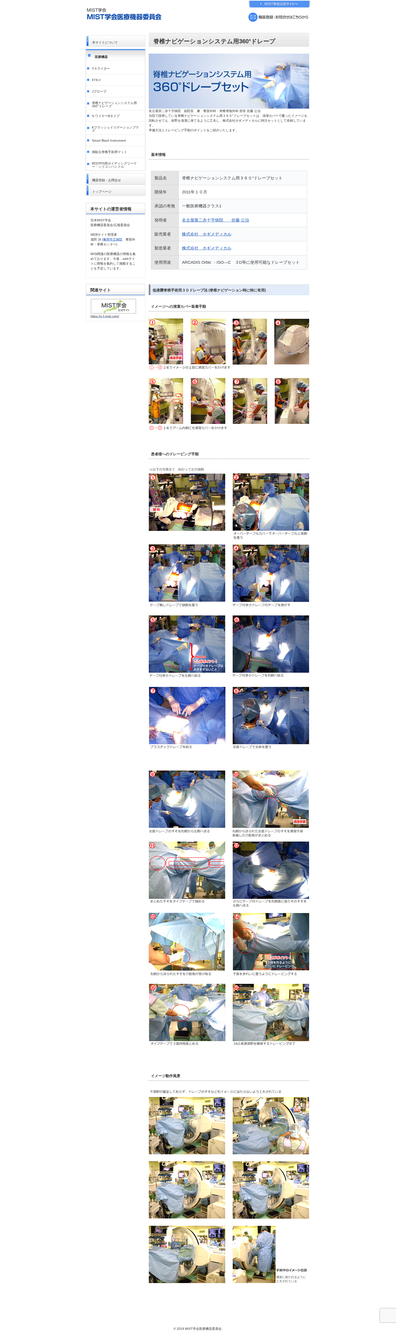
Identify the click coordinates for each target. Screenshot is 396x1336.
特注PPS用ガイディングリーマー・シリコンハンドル (114, 165)
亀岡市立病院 (112, 239)
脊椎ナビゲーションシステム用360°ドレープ (114, 104)
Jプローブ (99, 91)
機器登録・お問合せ (106, 180)
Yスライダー (101, 68)
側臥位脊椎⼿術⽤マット (109, 152)
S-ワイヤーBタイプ (106, 116)
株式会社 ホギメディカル (206, 234)
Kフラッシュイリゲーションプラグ (115, 129)
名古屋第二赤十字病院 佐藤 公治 (215, 220)
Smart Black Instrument (109, 140)
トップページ (101, 191)
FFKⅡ (96, 80)
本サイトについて (105, 42)
